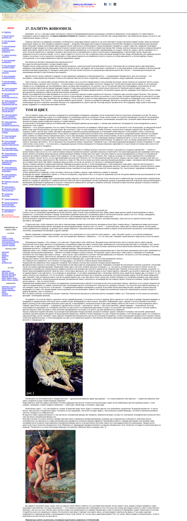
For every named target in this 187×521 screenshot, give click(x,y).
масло (4, 254)
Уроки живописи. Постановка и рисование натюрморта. (11, 123)
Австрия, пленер (8, 273)
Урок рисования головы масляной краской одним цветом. (10, 143)
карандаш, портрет (9, 286)
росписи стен (7, 262)
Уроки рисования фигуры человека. (9, 89)
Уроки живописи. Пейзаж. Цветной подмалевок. (9, 176)
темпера (5, 259)
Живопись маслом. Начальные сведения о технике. (10, 130)
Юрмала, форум (8, 276)
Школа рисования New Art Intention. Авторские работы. (10, 204)
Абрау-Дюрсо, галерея (10, 280)
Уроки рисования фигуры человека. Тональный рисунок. (9, 116)
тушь (4, 261)
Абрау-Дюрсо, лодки (9, 278)
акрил (4, 257)
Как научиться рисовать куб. (8, 36)
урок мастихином (8, 243)
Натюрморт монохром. (7, 195)
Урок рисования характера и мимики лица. (9, 83)
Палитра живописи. (11, 199)
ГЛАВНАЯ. (7, 32)
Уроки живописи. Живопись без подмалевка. (9, 162)
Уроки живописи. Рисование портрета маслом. (9, 155)
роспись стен (7, 295)
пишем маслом (7, 288)
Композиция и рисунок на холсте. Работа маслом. (9, 188)
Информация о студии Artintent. (8, 210)
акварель (5, 255)
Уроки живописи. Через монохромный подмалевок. (9, 169)
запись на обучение (83, 4)
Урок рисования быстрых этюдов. (9, 137)
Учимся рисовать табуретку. (9, 56)
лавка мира (6, 271)
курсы (4, 236)
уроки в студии (7, 238)
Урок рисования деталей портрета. (8, 77)
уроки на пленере (8, 240)
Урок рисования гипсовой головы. (8, 66)
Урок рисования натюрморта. (8, 61)
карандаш (5, 252)
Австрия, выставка (9, 274)
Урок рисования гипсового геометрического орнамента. (8, 48)
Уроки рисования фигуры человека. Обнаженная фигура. (9, 102)
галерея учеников (8, 245)
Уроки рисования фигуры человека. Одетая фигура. (9, 109)
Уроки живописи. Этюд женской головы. (10, 149)
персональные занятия (10, 242)
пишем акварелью (8, 290)
